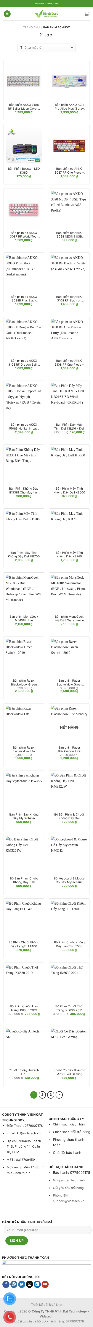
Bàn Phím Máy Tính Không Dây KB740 (69, 554)
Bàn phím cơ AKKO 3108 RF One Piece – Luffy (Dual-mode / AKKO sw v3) (69, 362)
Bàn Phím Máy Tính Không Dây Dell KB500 (69, 490)
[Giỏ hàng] (87, 14)
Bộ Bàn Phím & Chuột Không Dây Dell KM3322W (69, 816)
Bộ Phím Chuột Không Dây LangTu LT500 (69, 944)
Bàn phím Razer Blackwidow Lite (24, 749)
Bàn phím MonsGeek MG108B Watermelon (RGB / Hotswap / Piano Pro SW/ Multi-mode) (69, 618)
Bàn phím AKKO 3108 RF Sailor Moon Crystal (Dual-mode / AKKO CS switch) (24, 107)
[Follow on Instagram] (14, 1284)
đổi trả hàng (79, 1132)
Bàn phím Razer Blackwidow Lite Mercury (69, 749)
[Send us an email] (29, 1284)
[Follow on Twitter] (21, 1284)
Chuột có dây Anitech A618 (24, 1072)
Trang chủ (31, 27)
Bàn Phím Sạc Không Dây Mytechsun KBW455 (23, 816)
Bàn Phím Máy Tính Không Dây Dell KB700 (24, 554)
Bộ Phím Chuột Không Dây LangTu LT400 (24, 944)
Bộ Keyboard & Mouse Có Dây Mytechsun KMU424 (69, 880)
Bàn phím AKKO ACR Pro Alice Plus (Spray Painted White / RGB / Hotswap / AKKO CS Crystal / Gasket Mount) (69, 107)
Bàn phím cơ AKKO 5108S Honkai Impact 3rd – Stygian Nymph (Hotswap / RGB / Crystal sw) (24, 426)
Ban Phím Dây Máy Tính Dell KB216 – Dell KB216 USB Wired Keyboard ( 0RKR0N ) (69, 426)
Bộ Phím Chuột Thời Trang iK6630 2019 (24, 1008)
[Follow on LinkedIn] (37, 1284)
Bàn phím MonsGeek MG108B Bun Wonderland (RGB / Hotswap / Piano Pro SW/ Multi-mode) (24, 618)
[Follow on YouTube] (45, 1284)
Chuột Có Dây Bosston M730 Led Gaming (69, 1072)
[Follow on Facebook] (6, 1284)
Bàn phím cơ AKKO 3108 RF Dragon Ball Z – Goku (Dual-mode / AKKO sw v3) (23, 362)
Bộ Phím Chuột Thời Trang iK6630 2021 (69, 1008)
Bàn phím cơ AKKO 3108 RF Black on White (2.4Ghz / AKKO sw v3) (69, 299)
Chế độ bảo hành (67, 1152)
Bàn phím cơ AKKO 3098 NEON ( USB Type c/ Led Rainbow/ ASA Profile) (69, 235)
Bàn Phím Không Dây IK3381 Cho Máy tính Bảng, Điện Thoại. (23, 490)
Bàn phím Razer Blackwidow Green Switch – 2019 (24, 682)
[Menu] (7, 14)
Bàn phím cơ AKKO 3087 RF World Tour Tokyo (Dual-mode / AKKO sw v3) (24, 235)
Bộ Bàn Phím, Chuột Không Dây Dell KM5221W (24, 880)
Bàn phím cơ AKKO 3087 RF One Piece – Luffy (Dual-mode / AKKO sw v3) (69, 170)
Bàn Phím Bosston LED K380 (24, 170)
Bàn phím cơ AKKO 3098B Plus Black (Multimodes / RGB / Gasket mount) (24, 299)
